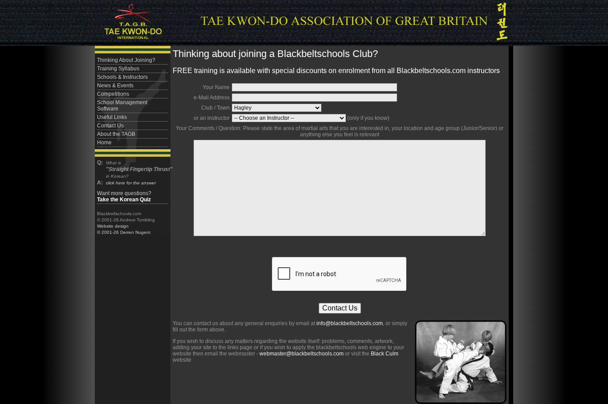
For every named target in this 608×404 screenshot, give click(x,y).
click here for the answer (131, 182)
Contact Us (110, 125)
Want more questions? (124, 196)
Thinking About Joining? (126, 60)
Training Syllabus (118, 68)
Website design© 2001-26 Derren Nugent (123, 229)
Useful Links (112, 117)
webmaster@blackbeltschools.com (301, 354)
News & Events (115, 85)
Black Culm (384, 354)
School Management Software (122, 105)
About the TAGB (116, 134)
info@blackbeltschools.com (349, 323)
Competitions (113, 94)
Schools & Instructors (122, 77)
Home (104, 142)
